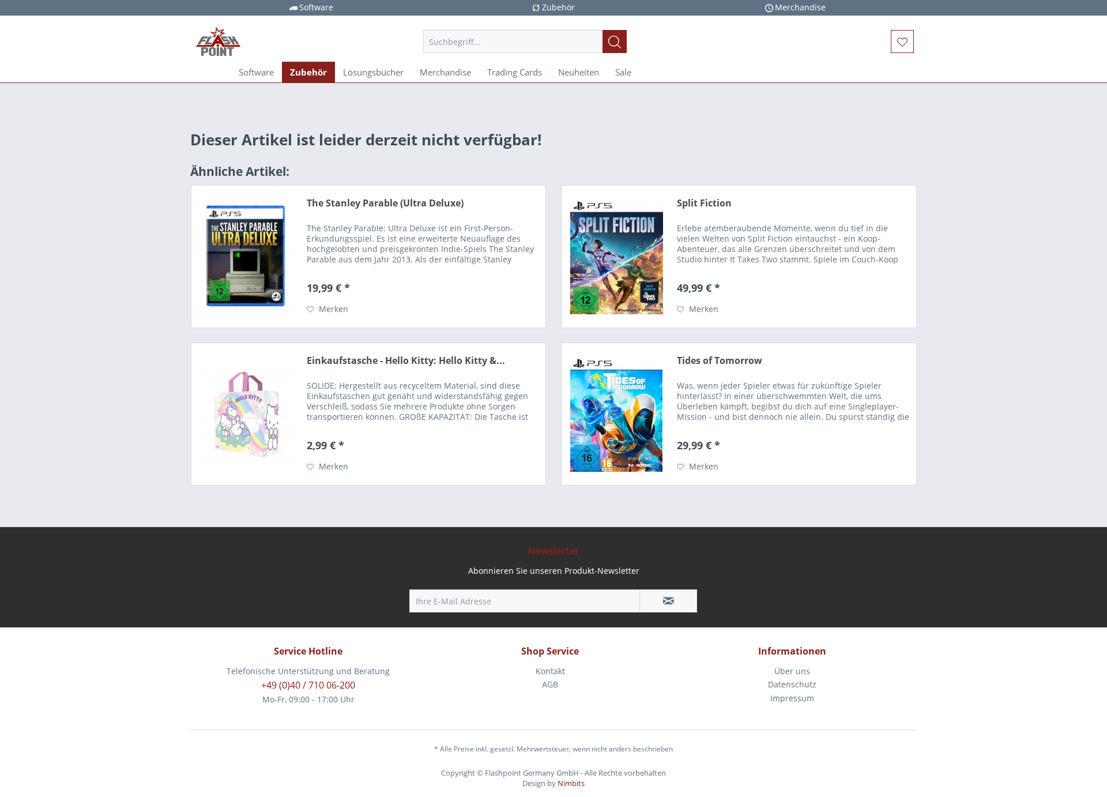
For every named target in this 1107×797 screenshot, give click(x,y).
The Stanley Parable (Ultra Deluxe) (385, 203)
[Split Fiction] (616, 256)
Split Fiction (704, 203)
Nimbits (571, 783)
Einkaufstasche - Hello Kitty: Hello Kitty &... (406, 361)
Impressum (792, 698)
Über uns (792, 671)
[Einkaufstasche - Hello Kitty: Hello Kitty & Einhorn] (246, 414)
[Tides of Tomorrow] (616, 414)
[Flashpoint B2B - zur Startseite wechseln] (283, 41)
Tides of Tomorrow (719, 361)
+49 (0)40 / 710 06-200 (308, 685)
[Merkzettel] (902, 41)
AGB (550, 684)
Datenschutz (792, 684)
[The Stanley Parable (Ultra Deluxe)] (246, 256)
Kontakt (550, 671)
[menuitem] (525, 41)
